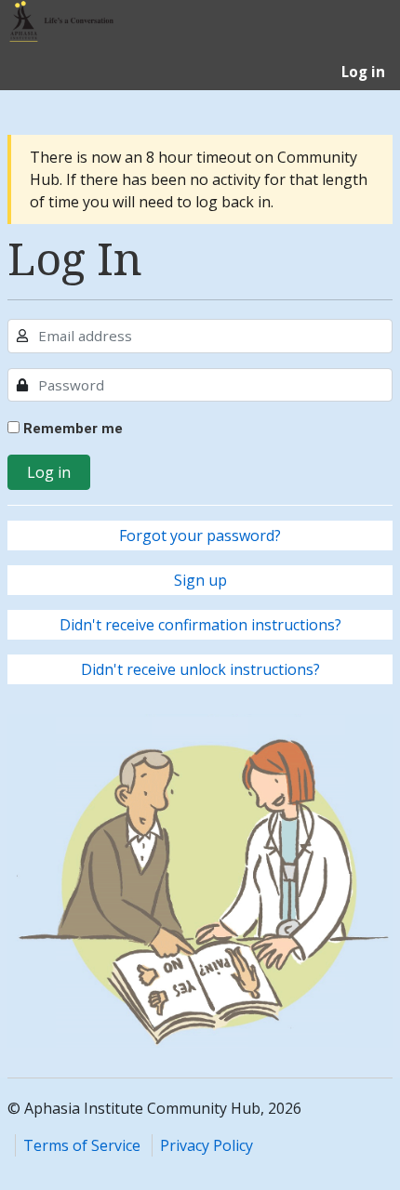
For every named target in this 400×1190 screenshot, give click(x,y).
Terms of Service (81, 1145)
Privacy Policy (206, 1145)
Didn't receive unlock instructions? (200, 669)
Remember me (71, 428)
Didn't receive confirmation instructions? (200, 625)
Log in (49, 472)
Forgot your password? (200, 535)
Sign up (200, 580)
